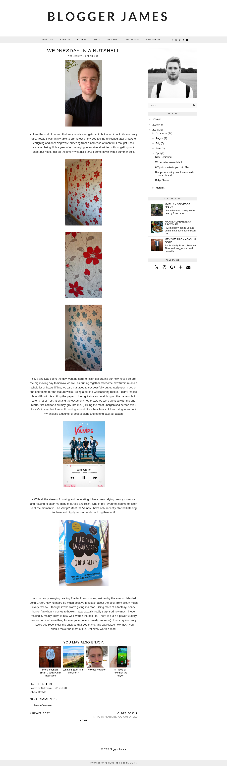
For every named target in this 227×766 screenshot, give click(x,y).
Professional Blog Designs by (113, 763)
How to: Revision (97, 669)
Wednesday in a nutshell (168, 162)
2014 (155, 129)
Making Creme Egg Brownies (178, 223)
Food (97, 39)
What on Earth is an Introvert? (73, 671)
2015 (155, 124)
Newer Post (40, 713)
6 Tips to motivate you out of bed (172, 167)
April (158, 153)
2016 (155, 119)
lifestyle (42, 692)
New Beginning (163, 157)
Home (84, 721)
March (159, 187)
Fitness (82, 39)
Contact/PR (132, 39)
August (159, 138)
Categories (153, 39)
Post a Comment (43, 705)
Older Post (115, 715)
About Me (47, 39)
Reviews (113, 39)
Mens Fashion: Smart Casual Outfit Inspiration (50, 672)
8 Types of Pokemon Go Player (120, 672)
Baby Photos (162, 180)
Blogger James (118, 749)
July (158, 143)
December (161, 133)
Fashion (65, 39)
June (158, 148)
